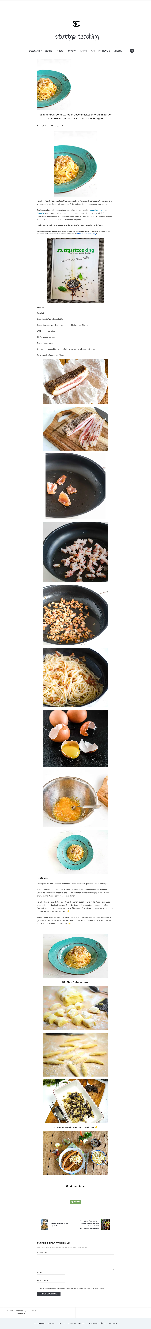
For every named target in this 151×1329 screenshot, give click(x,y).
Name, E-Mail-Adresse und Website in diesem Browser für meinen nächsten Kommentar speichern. (73, 1288)
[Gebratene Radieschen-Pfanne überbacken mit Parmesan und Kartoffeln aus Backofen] (105, 1224)
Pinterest (60, 51)
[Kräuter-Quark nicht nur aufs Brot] (44, 1224)
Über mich (49, 51)
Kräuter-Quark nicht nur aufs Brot (59, 1224)
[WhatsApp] (75, 1186)
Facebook (83, 51)
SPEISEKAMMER (34, 51)
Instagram (72, 51)
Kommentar (42, 1252)
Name (39, 1273)
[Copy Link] (83, 1186)
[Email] (79, 1186)
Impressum (118, 51)
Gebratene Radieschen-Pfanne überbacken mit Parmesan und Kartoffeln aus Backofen (89, 1224)
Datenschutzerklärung (100, 51)
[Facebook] (67, 1186)
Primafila (40, 213)
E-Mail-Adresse (43, 1281)
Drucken (77, 1202)
